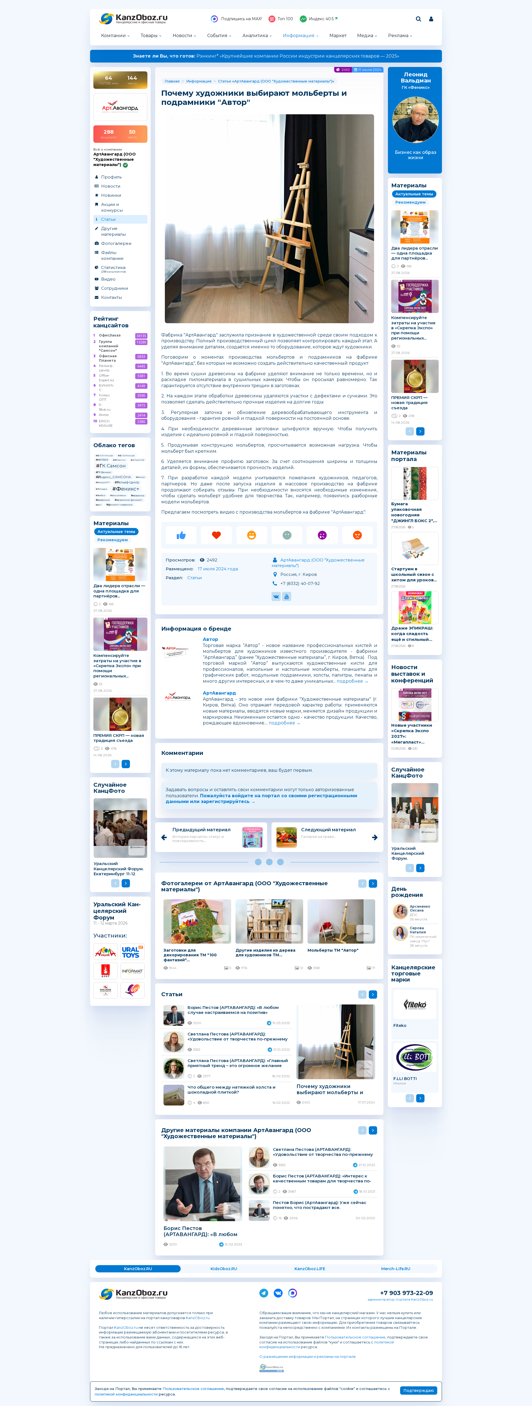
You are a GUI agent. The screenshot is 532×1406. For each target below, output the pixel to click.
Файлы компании (112, 255)
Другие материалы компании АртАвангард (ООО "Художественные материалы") (236, 1133)
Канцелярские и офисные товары (141, 22)
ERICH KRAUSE (106, 423)
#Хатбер (100, 495)
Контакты (111, 297)
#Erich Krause (104, 455)
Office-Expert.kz (106, 377)
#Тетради (101, 489)
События (217, 35)
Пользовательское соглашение (355, 1337)
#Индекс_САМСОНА (113, 477)
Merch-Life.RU (395, 1268)
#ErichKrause (126, 455)
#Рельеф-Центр (127, 482)
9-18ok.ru (105, 407)
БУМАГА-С (106, 387)
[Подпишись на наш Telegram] (263, 1292)
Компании (113, 35)
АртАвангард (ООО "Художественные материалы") (283, 81)
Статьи (108, 219)
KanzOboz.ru (197, 1318)
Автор (210, 639)
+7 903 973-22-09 (406, 1293)
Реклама (398, 35)
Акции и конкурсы (112, 207)
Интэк (104, 415)
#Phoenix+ (119, 460)
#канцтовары (118, 495)
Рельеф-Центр (106, 368)
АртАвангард (219, 693)
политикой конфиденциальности (126, 1394)
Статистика (113, 269)
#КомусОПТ (103, 482)
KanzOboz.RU (138, 1268)
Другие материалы (113, 231)
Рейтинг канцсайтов (111, 322)
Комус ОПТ (104, 397)
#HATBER (102, 459)
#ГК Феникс (103, 472)
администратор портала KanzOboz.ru (400, 1299)
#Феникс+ (125, 489)
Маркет (338, 35)
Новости (182, 35)
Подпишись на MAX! (241, 18)
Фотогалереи (116, 243)
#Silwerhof (137, 460)
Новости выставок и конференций (412, 674)
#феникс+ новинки (119, 504)
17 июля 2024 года (218, 568)
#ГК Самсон (111, 465)
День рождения (407, 892)
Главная (172, 81)
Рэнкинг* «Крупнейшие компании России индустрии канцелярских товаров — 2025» (266, 56)
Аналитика (255, 35)
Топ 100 (285, 18)
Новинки (111, 195)
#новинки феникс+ (128, 500)
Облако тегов (114, 445)
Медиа (365, 35)
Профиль (111, 177)
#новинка (137, 495)
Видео (108, 279)
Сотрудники (114, 288)
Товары (149, 35)
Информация (298, 35)
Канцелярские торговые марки (413, 973)
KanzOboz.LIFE (310, 1268)
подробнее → (353, 681)
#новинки (103, 499)
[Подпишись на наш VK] (278, 1292)
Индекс (321, 18)
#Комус (140, 477)
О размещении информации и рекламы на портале (307, 1356)
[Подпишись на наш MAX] (292, 1292)
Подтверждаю (418, 1390)
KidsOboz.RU (224, 1268)
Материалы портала (409, 455)
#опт (98, 504)
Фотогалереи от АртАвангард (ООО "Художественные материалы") (244, 886)
